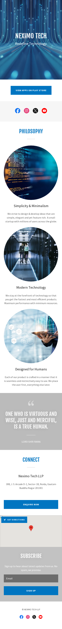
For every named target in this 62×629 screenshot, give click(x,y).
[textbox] (31, 578)
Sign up (31, 590)
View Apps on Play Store (31, 90)
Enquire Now (31, 504)
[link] (17, 111)
